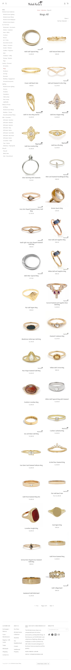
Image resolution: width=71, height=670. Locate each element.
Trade (4, 645)
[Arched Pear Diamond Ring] (57, 449)
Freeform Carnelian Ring (31, 402)
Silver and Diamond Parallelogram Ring (57, 177)
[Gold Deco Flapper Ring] (57, 101)
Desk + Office (6, 32)
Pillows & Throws (6, 104)
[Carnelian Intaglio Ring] (31, 515)
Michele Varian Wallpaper (9, 19)
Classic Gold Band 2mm (31, 83)
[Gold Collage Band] (57, 574)
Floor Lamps (6, 99)
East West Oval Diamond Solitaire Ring (31, 465)
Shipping (5, 652)
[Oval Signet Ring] (57, 511)
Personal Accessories (8, 81)
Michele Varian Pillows (8, 17)
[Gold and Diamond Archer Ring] (57, 70)
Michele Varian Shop (16, 663)
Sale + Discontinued (8, 156)
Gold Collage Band (57, 588)
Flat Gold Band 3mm (57, 493)
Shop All (4, 148)
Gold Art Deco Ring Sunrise (31, 114)
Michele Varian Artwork (8, 22)
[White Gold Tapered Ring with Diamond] (57, 386)
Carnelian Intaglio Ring (31, 528)
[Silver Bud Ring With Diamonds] (31, 164)
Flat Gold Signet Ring (31, 307)
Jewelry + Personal (6, 63)
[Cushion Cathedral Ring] (57, 417)
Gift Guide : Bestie (7, 138)
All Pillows (5, 107)
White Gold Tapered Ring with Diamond (57, 399)
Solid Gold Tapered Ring (31, 51)
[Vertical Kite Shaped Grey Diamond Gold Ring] (31, 546)
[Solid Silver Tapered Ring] (31, 262)
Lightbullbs (5, 102)
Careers (16, 646)
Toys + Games (6, 143)
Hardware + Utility (7, 55)
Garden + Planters (7, 48)
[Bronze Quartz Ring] (57, 195)
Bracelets (5, 76)
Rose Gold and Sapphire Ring (56, 240)
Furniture (5, 35)
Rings (4, 68)
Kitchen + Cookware (8, 30)
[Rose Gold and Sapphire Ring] (57, 226)
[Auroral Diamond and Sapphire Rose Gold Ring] (57, 289)
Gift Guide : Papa (7, 128)
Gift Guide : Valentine (8, 120)
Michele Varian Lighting (8, 14)
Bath (4, 53)
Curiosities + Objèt (7, 140)
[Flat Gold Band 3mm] (57, 480)
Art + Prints (5, 40)
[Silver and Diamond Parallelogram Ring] (57, 163)
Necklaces (5, 71)
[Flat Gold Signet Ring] (31, 294)
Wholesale (5, 649)
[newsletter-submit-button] (66, 629)
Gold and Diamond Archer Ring (57, 83)
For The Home (5, 25)
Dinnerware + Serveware (9, 27)
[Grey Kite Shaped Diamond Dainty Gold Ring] (31, 196)
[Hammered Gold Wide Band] (31, 580)
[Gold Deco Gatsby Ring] (31, 133)
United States (42, 664)
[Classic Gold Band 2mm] (31, 70)
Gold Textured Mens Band (57, 51)
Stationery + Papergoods (9, 146)
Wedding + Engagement (9, 79)
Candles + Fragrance (8, 50)
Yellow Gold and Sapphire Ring (57, 271)
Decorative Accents (7, 43)
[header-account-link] (64, 3)
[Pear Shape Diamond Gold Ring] (31, 357)
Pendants (5, 92)
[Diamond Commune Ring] (57, 323)
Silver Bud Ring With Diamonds (31, 178)
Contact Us (6, 655)
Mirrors (5, 37)
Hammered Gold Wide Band (31, 593)
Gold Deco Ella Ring (57, 145)
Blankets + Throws (7, 112)
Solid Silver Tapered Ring (31, 276)
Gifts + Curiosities (6, 117)
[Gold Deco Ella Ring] (57, 132)
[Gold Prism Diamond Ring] (57, 543)
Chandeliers (6, 94)
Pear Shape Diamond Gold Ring (31, 371)
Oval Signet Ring (57, 525)
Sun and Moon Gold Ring (31, 434)
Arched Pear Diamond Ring (57, 462)
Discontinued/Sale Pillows (9, 115)
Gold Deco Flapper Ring (57, 114)
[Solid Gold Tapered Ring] (31, 38)
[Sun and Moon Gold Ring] (31, 420)
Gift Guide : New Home (8, 135)
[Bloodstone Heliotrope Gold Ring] (31, 326)
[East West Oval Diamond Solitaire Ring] (31, 452)
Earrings (5, 73)
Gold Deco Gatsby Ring (31, 146)
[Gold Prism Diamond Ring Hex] (31, 483)
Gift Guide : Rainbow (8, 122)
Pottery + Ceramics (7, 45)
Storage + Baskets (7, 58)
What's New (6, 153)
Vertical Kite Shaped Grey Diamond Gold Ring (31, 560)
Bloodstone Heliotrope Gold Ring (31, 339)
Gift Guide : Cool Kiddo (8, 133)
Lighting (4, 84)
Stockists (16, 638)
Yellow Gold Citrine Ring (57, 367)
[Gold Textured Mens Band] (57, 38)
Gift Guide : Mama (7, 130)
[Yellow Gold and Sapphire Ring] (57, 258)
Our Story (16, 629)
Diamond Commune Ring (57, 336)
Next (51, 606)
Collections (43, 10)
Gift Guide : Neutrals (8, 125)
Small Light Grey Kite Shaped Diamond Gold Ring (31, 243)
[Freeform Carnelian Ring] (31, 389)
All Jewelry (5, 66)
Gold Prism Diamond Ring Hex (31, 497)
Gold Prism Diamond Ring (57, 556)
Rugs (4, 61)
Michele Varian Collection (8, 12)
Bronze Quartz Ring (57, 208)
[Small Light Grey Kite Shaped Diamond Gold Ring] (31, 229)
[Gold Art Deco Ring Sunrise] (31, 101)
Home (38, 10)
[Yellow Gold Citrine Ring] (57, 354)
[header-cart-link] (67, 3)
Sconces (5, 89)
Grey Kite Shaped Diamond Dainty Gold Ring (31, 210)
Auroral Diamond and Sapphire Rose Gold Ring (57, 303)
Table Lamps (6, 97)
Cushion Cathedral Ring (57, 431)
